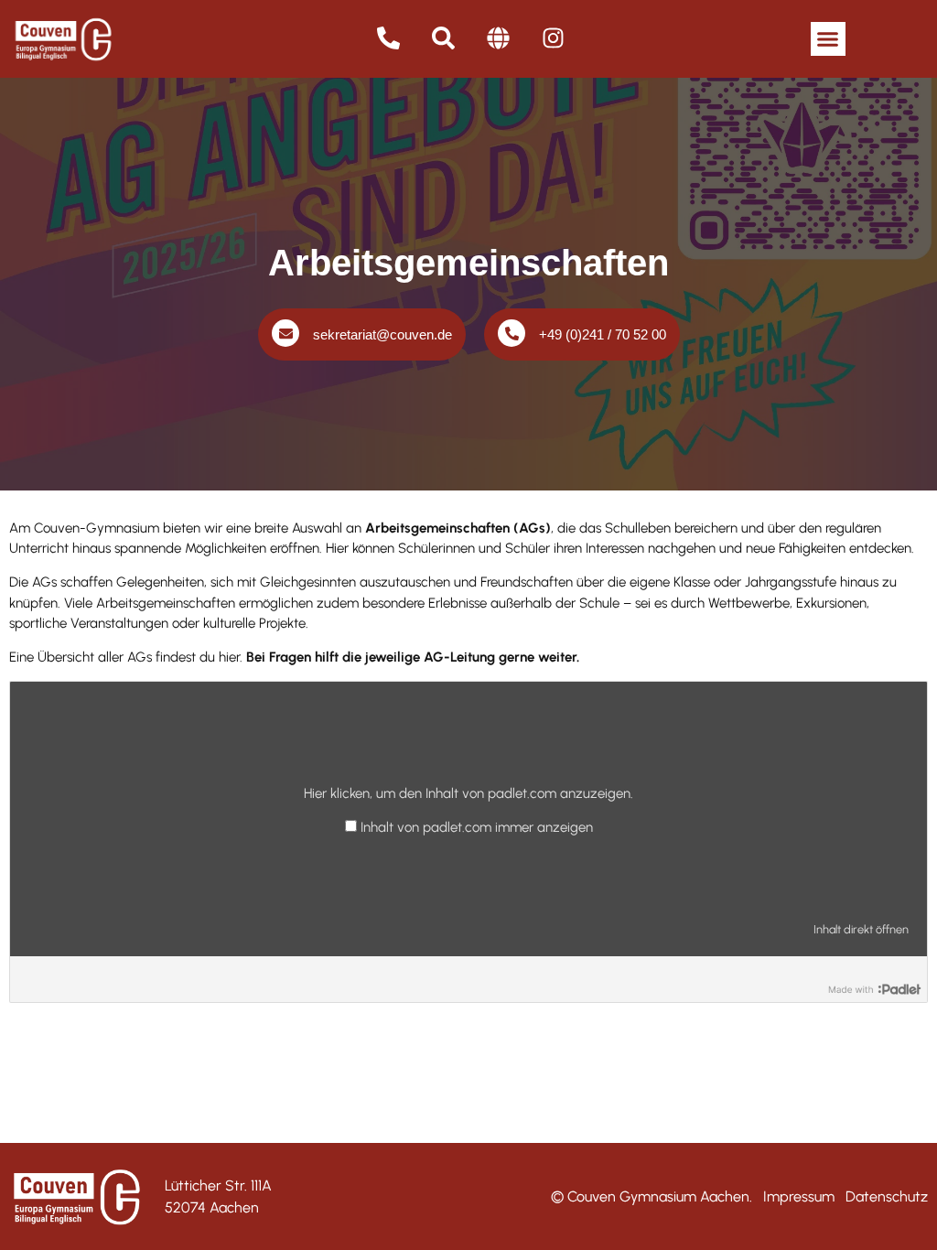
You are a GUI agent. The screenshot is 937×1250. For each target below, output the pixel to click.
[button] (828, 39)
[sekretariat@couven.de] (285, 333)
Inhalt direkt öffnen (861, 929)
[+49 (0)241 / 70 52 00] (511, 333)
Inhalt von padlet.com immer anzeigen (477, 828)
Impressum (799, 1196)
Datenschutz (886, 1196)
